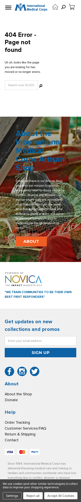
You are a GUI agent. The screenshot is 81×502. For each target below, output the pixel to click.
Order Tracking (17, 422)
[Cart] (71, 7)
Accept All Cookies (60, 496)
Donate (11, 400)
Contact (11, 440)
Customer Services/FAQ (25, 428)
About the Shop (18, 394)
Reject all (33, 496)
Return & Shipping (20, 434)
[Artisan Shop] (55, 7)
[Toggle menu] (8, 7)
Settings (12, 496)
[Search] (40, 86)
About (31, 241)
